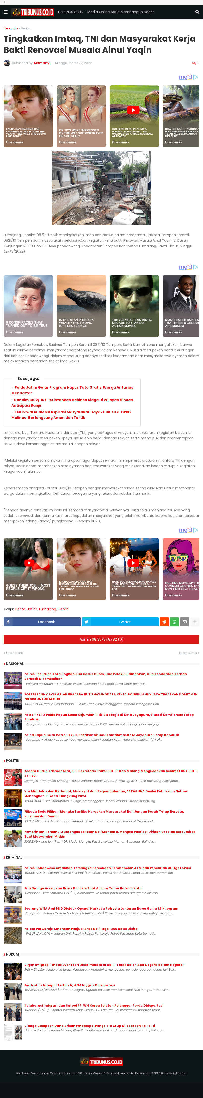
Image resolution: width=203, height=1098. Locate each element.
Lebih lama (188, 652)
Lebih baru (14, 652)
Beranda (11, 28)
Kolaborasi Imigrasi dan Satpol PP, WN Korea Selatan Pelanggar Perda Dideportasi (93, 1005)
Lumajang (47, 609)
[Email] (184, 621)
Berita (25, 28)
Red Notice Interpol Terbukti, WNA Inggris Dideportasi (69, 985)
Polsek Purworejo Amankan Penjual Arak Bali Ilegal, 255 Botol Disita (81, 929)
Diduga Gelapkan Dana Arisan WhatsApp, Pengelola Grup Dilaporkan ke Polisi (89, 1026)
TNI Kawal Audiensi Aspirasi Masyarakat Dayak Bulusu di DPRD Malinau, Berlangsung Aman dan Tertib (71, 415)
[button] (5, 12)
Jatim (32, 609)
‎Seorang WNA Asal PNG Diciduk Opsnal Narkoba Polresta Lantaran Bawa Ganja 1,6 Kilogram (101, 908)
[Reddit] (164, 621)
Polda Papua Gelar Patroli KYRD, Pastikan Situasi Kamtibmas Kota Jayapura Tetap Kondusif (101, 735)
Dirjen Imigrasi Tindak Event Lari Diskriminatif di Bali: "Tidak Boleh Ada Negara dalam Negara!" (104, 965)
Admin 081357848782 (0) (102, 639)
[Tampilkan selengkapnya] (194, 621)
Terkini (63, 609)
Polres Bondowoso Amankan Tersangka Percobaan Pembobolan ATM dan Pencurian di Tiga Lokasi (107, 868)
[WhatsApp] (174, 621)
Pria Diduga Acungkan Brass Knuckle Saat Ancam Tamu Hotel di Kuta (83, 888)
